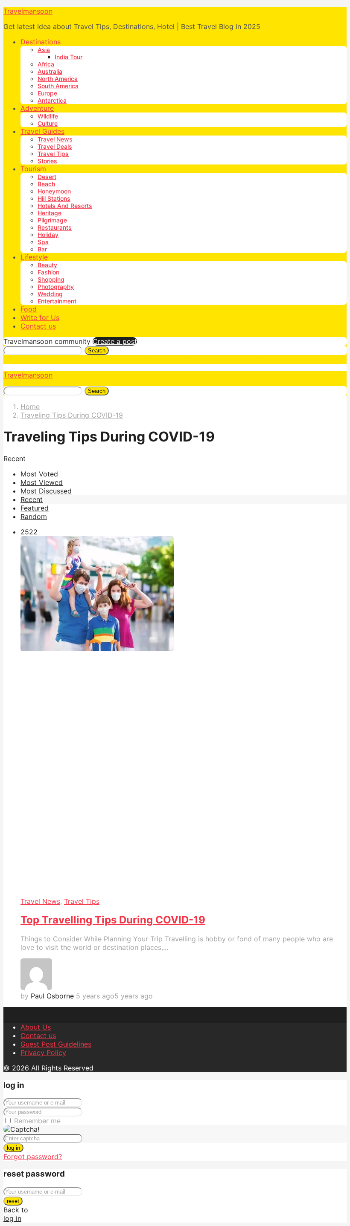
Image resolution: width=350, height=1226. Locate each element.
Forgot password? (32, 1156)
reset (13, 1201)
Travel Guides (42, 131)
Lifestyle (34, 257)
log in (13, 1148)
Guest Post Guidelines (55, 1044)
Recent (31, 499)
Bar (42, 249)
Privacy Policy (43, 1052)
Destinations (40, 42)
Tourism (33, 168)
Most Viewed (41, 482)
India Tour (68, 57)
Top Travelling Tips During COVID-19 (112, 920)
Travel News (55, 139)
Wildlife (48, 116)
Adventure (37, 108)
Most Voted (39, 474)
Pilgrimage (52, 220)
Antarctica (52, 100)
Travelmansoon (27, 11)
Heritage (49, 212)
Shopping (51, 279)
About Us (35, 1027)
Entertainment (57, 301)
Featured (34, 508)
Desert (47, 176)
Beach (46, 184)
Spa (43, 241)
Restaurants (55, 227)
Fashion (48, 272)
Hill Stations (54, 198)
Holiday (48, 234)
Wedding (50, 293)
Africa (46, 64)
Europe (47, 93)
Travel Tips (53, 153)
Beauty (47, 264)
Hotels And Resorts (65, 205)
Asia (44, 49)
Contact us (38, 326)
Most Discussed (46, 491)
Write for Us (39, 317)
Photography (56, 286)
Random (33, 516)
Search (96, 350)
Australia (50, 71)
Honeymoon (54, 191)
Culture (48, 123)
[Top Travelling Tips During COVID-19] (183, 716)
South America (58, 85)
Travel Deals (55, 146)
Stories (47, 160)
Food (28, 309)
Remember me (37, 1120)
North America (58, 78)
